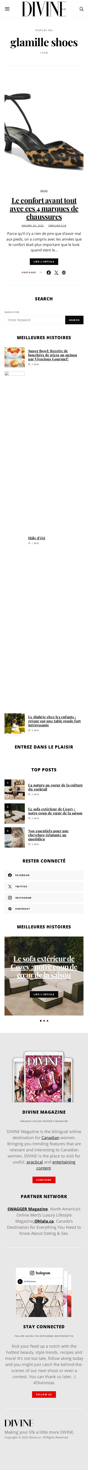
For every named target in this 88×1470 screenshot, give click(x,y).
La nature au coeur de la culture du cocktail (55, 787)
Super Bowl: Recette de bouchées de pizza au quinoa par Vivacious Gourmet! (52, 354)
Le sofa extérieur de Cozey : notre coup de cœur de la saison (55, 811)
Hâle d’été (36, 538)
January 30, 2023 (33, 225)
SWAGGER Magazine (27, 1209)
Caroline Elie (57, 225)
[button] (40, 1021)
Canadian (50, 1137)
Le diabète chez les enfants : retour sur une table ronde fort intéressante (54, 720)
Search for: (12, 312)
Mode (44, 190)
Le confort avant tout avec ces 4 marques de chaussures (44, 208)
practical (35, 1162)
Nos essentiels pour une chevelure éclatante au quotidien (48, 834)
